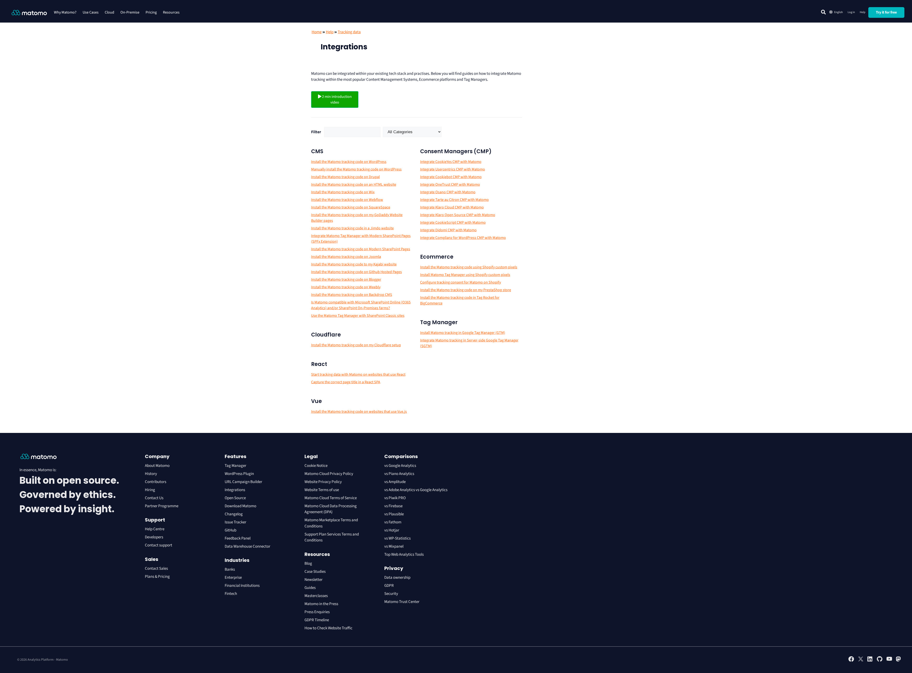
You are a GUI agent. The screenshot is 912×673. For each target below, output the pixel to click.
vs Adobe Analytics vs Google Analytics (415, 490)
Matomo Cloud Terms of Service (330, 498)
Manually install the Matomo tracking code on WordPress (356, 169)
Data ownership (397, 577)
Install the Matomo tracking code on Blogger (346, 279)
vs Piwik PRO (395, 498)
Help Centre (154, 529)
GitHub (230, 530)
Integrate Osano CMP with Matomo (447, 192)
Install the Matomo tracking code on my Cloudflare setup (356, 345)
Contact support (158, 545)
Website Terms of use (321, 490)
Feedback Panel (238, 538)
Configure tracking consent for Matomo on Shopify (460, 282)
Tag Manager (235, 466)
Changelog (234, 514)
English (838, 12)
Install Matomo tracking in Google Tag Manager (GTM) (462, 332)
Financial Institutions (242, 585)
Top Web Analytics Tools (404, 554)
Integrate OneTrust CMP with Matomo (450, 184)
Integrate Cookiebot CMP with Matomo (451, 177)
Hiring (150, 490)
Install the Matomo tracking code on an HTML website (353, 184)
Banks (230, 569)
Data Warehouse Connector (247, 546)
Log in (851, 12)
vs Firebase (393, 506)
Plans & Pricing (157, 576)
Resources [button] (171, 12)
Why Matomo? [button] (65, 12)
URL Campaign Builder (243, 482)
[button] (823, 12)
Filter (316, 132)
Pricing (151, 12)
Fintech (231, 594)
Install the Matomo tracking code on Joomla (346, 256)
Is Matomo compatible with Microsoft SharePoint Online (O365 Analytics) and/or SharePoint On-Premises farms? (361, 305)
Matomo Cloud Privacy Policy (328, 474)
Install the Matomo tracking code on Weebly (345, 287)
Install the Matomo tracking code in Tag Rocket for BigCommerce (459, 300)
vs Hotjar (391, 530)
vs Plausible (394, 514)
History (151, 474)
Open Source (235, 498)
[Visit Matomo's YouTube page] (889, 660)
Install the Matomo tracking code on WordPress (348, 161)
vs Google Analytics (400, 466)
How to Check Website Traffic (328, 628)
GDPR (389, 585)
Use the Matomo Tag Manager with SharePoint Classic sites (357, 315)
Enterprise (233, 577)
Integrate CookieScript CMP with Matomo (453, 222)
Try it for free (886, 12)
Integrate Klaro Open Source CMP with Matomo (457, 215)
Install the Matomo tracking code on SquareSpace (350, 207)
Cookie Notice (316, 466)
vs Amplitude (395, 482)
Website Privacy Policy (323, 482)
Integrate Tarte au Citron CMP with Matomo (454, 199)
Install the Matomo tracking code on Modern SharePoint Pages (360, 249)
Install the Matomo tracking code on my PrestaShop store (465, 290)
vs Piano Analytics (399, 474)
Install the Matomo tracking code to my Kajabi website (354, 264)
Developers (154, 537)
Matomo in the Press (321, 604)
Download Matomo (240, 506)
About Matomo (157, 466)
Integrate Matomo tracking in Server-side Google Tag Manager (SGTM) (469, 343)
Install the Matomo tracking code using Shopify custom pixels (468, 267)
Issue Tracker (235, 522)
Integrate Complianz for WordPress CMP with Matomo (463, 237)
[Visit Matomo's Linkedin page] (870, 661)
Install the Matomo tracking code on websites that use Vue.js (359, 411)
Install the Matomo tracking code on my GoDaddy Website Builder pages (357, 217)
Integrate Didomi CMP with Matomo (448, 230)
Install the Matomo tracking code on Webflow (347, 199)
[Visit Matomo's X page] (861, 661)
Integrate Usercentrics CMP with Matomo (452, 169)
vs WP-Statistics (397, 538)
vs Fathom (392, 522)
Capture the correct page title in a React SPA (345, 382)
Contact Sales (156, 568)
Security (391, 594)
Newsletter (313, 580)
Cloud (109, 12)
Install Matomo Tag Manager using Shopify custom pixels (465, 274)
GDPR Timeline (316, 620)
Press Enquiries (317, 612)
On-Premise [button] (129, 12)
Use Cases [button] (91, 12)
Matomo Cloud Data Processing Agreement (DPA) (330, 509)
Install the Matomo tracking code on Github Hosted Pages (356, 272)
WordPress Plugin (239, 474)
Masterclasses (316, 596)
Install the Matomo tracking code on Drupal (345, 177)
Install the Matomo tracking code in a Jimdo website (352, 228)
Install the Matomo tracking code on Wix (343, 192)
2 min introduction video (336, 99)
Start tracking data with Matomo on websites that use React (358, 374)
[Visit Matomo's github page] (880, 661)
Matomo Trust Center (401, 602)
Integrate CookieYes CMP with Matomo (450, 161)
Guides (310, 588)
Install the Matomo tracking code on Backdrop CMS (351, 294)
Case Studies (315, 571)
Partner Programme (161, 506)
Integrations (235, 490)
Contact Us (154, 498)
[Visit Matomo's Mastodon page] (899, 661)
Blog (308, 563)
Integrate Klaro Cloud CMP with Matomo (452, 207)
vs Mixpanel (394, 546)
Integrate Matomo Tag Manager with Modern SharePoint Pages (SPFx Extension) (361, 238)
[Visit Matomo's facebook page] (851, 661)
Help (862, 12)
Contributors (155, 482)
